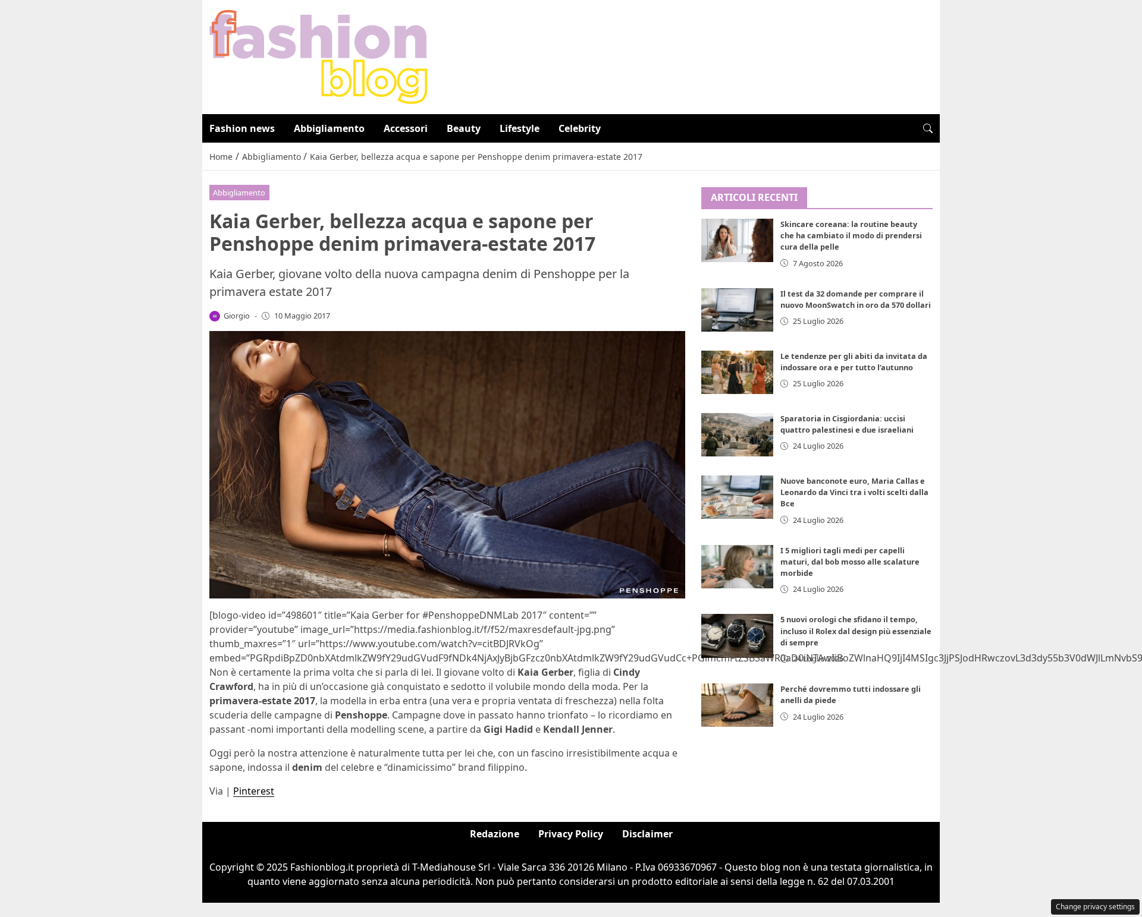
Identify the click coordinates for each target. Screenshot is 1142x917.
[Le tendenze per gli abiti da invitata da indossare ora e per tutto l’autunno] (737, 372)
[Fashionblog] (318, 55)
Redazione (494, 833)
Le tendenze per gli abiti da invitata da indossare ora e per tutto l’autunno (853, 362)
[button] (928, 128)
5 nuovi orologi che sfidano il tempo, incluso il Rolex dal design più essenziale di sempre (855, 631)
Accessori (406, 128)
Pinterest (253, 791)
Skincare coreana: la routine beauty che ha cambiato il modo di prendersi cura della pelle (851, 236)
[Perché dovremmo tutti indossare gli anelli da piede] (737, 705)
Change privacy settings (1095, 907)
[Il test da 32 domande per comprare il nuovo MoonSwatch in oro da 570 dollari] (737, 310)
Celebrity (580, 128)
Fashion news (242, 128)
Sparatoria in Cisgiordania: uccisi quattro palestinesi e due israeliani (847, 424)
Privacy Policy (570, 833)
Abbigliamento (329, 128)
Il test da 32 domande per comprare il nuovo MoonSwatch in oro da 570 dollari (855, 299)
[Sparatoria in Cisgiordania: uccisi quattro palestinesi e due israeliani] (737, 434)
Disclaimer (647, 833)
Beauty (464, 128)
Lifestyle (519, 128)
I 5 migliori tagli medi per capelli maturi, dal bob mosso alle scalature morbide (850, 561)
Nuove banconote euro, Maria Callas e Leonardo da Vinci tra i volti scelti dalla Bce (854, 492)
